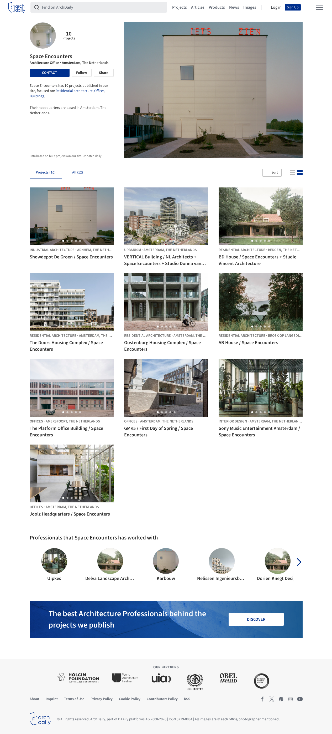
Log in (276, 7)
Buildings (37, 96)
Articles (197, 7)
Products (217, 7)
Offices (99, 91)
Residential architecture (74, 91)
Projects (179, 7)
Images (249, 7)
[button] (271, 173)
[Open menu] (319, 7)
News (234, 7)
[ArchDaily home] (16, 7)
